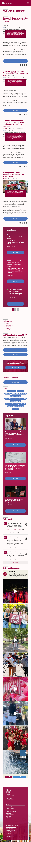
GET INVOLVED (15, 367)
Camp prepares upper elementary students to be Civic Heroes (13, 174)
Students (8, 328)
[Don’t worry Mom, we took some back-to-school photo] (15, 616)
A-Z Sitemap (8, 833)
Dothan (22, 403)
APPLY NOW (15, 354)
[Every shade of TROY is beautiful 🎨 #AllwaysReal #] (15, 762)
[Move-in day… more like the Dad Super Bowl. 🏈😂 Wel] (15, 713)
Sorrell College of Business (19, 393)
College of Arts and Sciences (15, 406)
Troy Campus (11, 391)
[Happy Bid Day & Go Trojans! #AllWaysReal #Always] (15, 689)
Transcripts (8, 834)
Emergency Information (10, 806)
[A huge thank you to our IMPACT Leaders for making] (15, 738)
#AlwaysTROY (17, 529)
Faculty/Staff (7, 24)
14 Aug (25, 523)
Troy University (12, 523)
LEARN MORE (15, 350)
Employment (8, 813)
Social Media (8, 816)
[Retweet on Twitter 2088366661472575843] (11, 532)
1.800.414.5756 (9, 798)
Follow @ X (7, 519)
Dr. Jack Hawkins (15, 396)
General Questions (10, 799)
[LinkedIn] (27, 65)
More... (15, 408)
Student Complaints (10, 808)
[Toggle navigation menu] (28, 3)
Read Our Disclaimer (10, 831)
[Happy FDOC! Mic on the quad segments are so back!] (15, 640)
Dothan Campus (15, 401)
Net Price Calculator (10, 814)
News (5, 75)
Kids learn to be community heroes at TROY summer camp (15, 72)
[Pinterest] (24, 65)
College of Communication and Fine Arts (15, 398)
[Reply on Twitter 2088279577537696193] (8, 547)
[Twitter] (22, 65)
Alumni (5, 128)
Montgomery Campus (12, 403)
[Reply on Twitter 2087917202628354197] (8, 559)
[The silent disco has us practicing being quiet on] (15, 591)
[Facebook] (20, 65)
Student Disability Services (11, 811)
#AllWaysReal (10, 529)
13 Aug (25, 551)
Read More (15, 61)
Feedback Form (9, 809)
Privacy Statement (9, 828)
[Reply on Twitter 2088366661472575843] (8, 532)
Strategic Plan (8, 817)
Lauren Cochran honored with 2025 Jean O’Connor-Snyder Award (15, 20)
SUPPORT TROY (15, 382)
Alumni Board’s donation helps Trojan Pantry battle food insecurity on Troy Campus (13, 123)
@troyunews (19, 523)
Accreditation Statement (11, 827)
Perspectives (9, 325)
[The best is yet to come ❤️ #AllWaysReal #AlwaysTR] (15, 664)
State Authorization (10, 836)
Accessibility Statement (10, 830)
